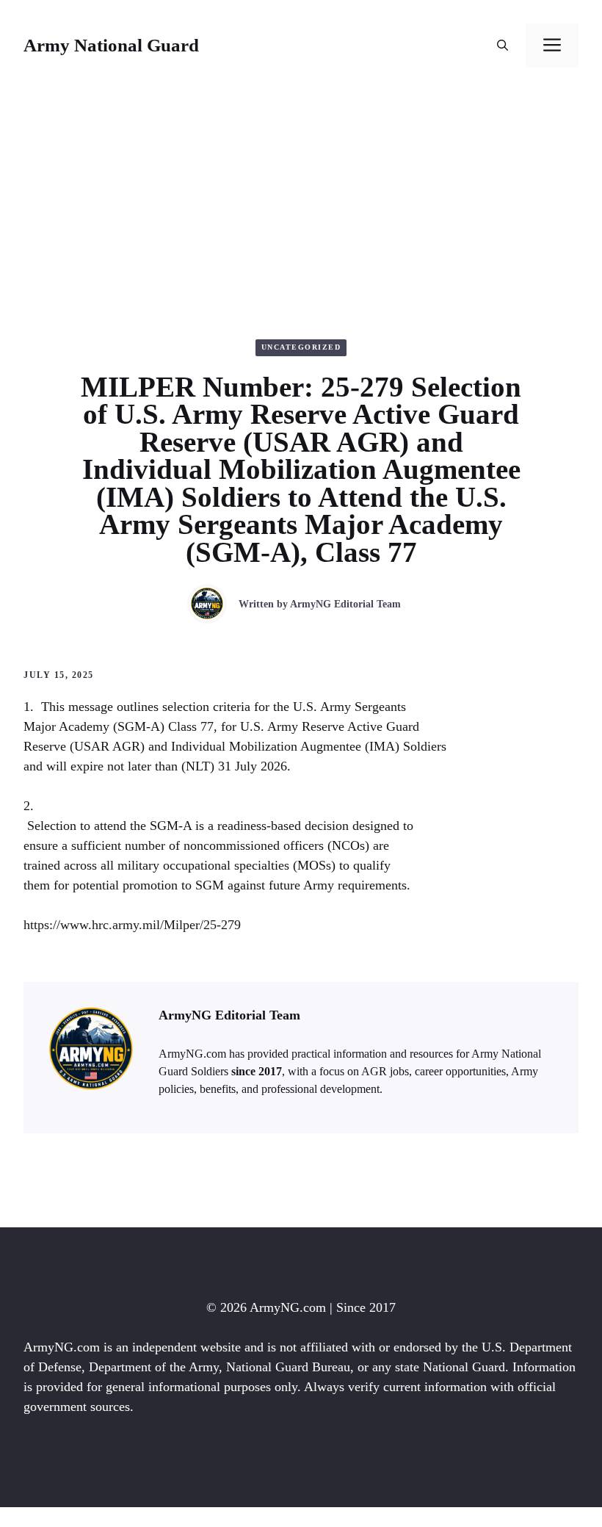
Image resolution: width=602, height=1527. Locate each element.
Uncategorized (301, 347)
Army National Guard (111, 45)
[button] (502, 46)
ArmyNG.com (288, 1307)
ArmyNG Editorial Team (345, 604)
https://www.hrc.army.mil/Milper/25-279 (132, 924)
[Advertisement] (301, 201)
